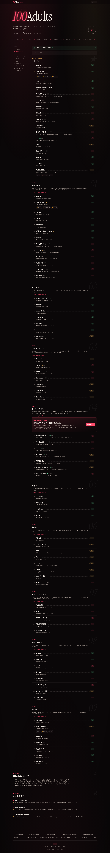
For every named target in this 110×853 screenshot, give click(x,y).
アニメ (18, 54)
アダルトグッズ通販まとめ (40, 837)
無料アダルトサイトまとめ (89, 837)
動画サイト (19, 51)
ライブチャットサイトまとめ (54, 834)
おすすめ (18, 49)
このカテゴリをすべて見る (39, 192)
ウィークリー (46, 76)
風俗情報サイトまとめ (88, 834)
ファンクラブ (20, 58)
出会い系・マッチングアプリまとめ (23, 837)
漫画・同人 (19, 68)
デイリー (39, 76)
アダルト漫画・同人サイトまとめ (56, 837)
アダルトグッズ (20, 66)
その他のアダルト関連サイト (73, 837)
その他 (18, 70)
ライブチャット (20, 56)
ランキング (44, 175)
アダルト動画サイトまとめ (22, 834)
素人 (38, 175)
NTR (50, 175)
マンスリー (54, 76)
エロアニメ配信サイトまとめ (38, 834)
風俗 (17, 61)
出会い (18, 63)
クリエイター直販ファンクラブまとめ (72, 834)
